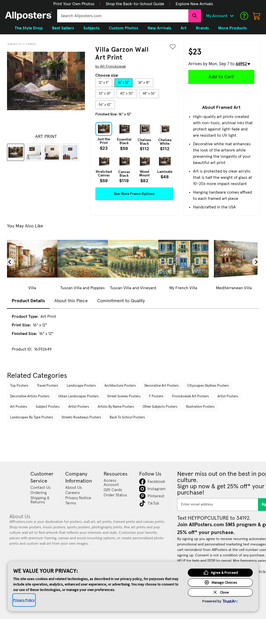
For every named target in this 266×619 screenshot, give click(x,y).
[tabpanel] (134, 152)
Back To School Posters (127, 417)
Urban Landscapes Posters (78, 396)
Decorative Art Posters (161, 385)
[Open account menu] (232, 15)
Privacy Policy (24, 600)
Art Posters (18, 407)
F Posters (156, 396)
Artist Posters (227, 396)
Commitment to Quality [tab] (121, 301)
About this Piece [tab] (71, 301)
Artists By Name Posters (116, 407)
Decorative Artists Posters (30, 396)
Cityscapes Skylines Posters (208, 385)
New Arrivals (159, 28)
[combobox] (122, 15)
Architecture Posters (120, 385)
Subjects (15, 44)
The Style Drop (29, 28)
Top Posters (19, 385)
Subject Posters (48, 407)
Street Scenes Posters (124, 396)
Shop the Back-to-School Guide (135, 4)
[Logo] (28, 16)
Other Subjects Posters (160, 407)
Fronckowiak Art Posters (190, 396)
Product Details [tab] (28, 301)
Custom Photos (123, 28)
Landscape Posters (81, 385)
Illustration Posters (200, 407)
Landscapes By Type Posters (31, 417)
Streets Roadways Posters (81, 417)
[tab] (103, 82)
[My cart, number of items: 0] (256, 16)
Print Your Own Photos (73, 4)
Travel (31, 44)
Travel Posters (47, 385)
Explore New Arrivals (194, 4)
